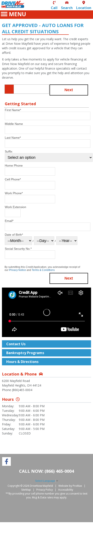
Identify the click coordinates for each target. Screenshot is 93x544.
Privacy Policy (44, 490)
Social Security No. (18, 248)
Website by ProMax (70, 486)
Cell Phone (13, 179)
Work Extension (15, 207)
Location (83, 7)
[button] (69, 89)
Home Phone (14, 165)
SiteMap (26, 490)
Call (54, 7)
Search (67, 7)
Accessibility (65, 490)
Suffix (8, 151)
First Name (13, 110)
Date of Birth (14, 234)
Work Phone (14, 193)
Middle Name (14, 124)
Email (9, 221)
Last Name (13, 137)
